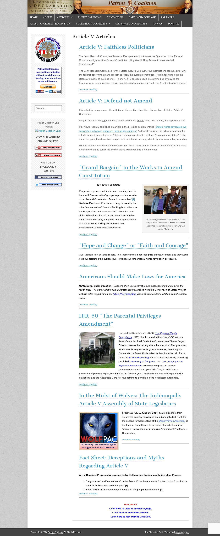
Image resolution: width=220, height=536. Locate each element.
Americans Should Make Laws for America (132, 276)
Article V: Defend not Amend (115, 101)
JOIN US (158, 23)
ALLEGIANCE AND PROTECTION (50, 23)
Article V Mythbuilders (124, 294)
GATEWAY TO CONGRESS (131, 23)
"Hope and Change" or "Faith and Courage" (133, 245)
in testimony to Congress (141, 361)
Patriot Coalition (55, 532)
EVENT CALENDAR (89, 17)
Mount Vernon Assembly (172, 420)
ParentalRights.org (139, 357)
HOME (34, 17)
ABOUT (47, 17)
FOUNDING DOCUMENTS (91, 23)
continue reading (88, 89)
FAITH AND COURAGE (142, 17)
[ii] (161, 489)
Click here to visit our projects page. (130, 508)
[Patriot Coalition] (110, 7)
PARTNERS (167, 17)
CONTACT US (115, 17)
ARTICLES (63, 17)
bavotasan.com (181, 532)
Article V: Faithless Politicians (116, 47)
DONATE (173, 23)
